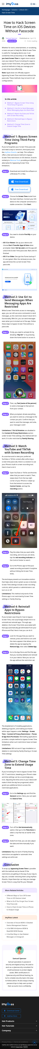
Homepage (6, 10)
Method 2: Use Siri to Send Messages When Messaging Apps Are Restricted (20, 109)
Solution (15, 10)
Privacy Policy (7, 1042)
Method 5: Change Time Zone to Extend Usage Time (18, 125)
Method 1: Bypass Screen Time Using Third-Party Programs (20, 104)
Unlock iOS (23, 10)
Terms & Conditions (21, 1042)
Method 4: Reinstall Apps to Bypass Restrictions (19, 120)
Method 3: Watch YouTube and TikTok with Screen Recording (20, 114)
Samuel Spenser (19, 958)
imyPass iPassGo (11, 152)
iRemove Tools (15, 160)
